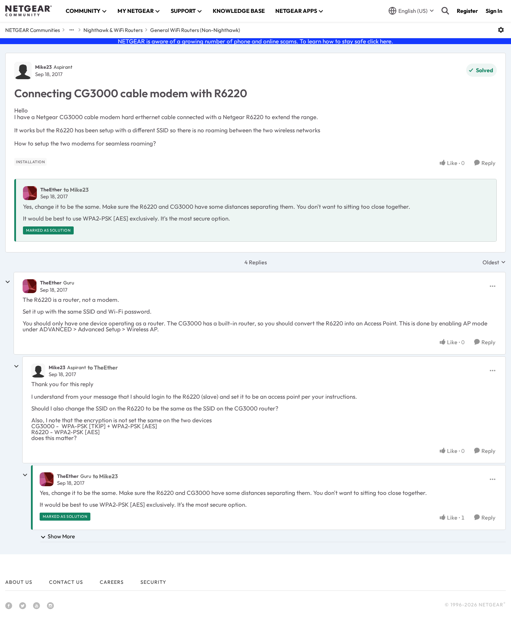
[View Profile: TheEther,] (30, 193)
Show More (61, 536)
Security (153, 582)
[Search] (445, 11)
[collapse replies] (7, 282)
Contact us (66, 582)
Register (467, 10)
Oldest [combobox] (494, 262)
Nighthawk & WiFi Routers (113, 30)
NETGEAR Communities (32, 30)
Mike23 (43, 67)
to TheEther (103, 367)
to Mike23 (76, 189)
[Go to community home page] (28, 10)
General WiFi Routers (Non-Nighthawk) (195, 30)
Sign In (494, 10)
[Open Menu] (501, 30)
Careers (112, 582)
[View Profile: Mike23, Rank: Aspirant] (23, 70)
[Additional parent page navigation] (71, 30)
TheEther (51, 189)
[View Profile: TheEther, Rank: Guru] (29, 286)
